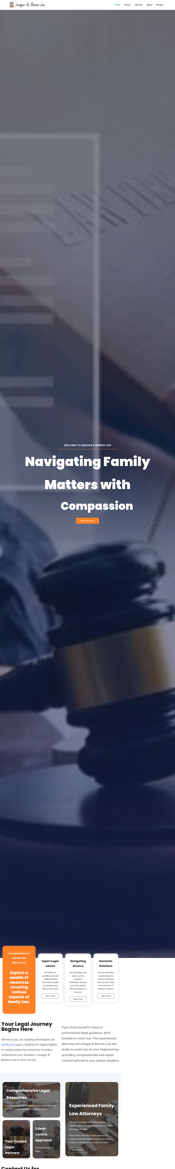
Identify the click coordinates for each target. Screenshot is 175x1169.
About (127, 4)
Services (139, 4)
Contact (159, 4)
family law (7, 1044)
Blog (149, 4)
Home (117, 4)
